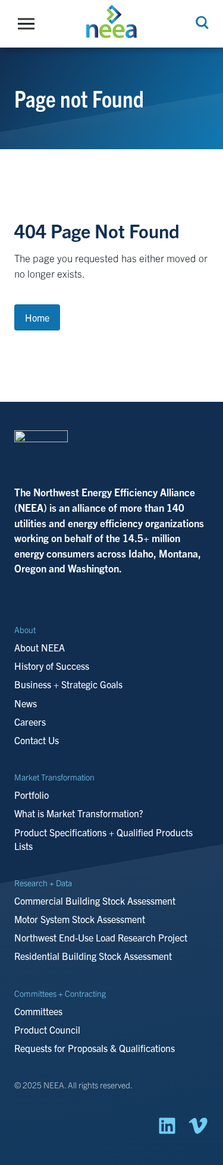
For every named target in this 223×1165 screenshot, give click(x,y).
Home (37, 317)
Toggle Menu (29, 24)
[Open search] (201, 22)
